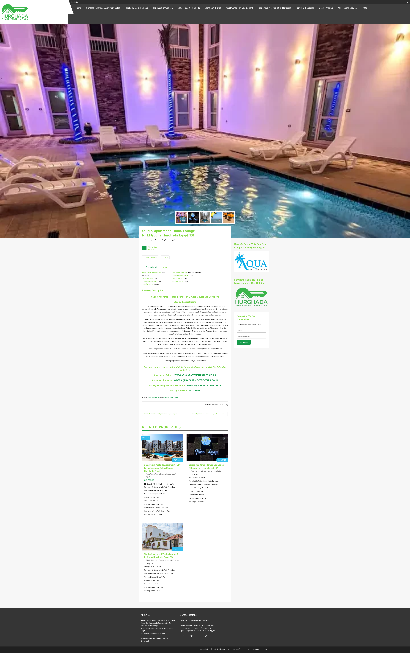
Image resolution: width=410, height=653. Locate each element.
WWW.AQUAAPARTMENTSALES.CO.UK (195, 375)
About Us (255, 650)
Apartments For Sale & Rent (239, 8)
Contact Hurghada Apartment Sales (103, 8)
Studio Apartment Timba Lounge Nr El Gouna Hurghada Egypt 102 (209, 414)
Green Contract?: (178, 278)
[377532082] (205, 217)
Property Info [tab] (152, 267)
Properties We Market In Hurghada (274, 8)
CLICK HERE (194, 390)
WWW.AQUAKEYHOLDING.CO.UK (204, 385)
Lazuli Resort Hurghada (189, 8)
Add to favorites (151, 257)
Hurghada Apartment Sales (164, 445)
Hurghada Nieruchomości (136, 8)
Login (407, 2)
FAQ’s (364, 8)
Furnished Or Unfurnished (153, 487)
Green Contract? (150, 501)
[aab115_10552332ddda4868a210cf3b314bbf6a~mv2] (216, 217)
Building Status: (178, 281)
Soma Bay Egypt (213, 8)
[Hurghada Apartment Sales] (34, 12)
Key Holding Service (347, 8)
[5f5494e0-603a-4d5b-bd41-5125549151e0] (205, 209)
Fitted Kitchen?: (148, 278)
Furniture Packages (305, 8)
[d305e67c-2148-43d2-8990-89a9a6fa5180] (228, 217)
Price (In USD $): (148, 284)
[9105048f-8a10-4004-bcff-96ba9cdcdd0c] (193, 217)
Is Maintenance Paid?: (150, 281)
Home (78, 8)
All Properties (154, 397)
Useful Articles (326, 8)
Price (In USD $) (194, 477)
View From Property (151, 490)
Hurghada (74, 2)
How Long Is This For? (152, 511)
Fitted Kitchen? (149, 497)
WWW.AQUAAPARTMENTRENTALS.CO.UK (196, 380)
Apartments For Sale (170, 397)
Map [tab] (165, 267)
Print (166, 257)
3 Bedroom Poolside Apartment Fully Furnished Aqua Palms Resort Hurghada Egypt (162, 468)
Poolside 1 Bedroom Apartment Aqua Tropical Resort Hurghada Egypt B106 (162, 414)
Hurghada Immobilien (163, 8)
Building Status (149, 514)
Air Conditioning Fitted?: (181, 275)
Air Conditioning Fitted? (153, 494)
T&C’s (247, 650)
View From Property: (179, 272)
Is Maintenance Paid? (151, 504)
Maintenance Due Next (152, 507)
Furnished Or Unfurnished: (151, 272)
